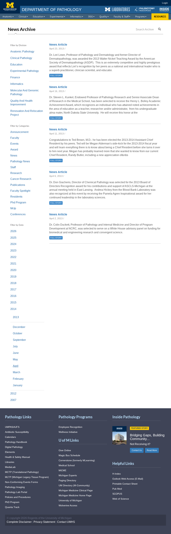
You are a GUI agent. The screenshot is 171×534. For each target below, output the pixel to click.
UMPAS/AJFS (12, 427)
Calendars (10, 437)
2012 (13, 393)
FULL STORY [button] (56, 75)
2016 (13, 296)
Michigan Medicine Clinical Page (76, 490)
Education (38, 16)
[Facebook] (126, 3)
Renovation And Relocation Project (26, 113)
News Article (58, 44)
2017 (13, 289)
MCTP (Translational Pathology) (22, 472)
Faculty (14, 137)
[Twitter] (132, 3)
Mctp (13, 208)
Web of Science (120, 498)
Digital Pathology (14, 447)
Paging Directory (67, 480)
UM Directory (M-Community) (74, 485)
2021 (13, 263)
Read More (152, 450)
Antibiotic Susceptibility (17, 432)
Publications (17, 185)
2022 (13, 257)
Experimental (56, 16)
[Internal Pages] (157, 3)
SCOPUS (117, 493)
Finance (15, 77)
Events (14, 143)
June (16, 352)
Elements (10, 452)
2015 (13, 302)
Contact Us (137, 450)
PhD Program (12, 502)
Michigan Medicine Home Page (75, 495)
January (17, 385)
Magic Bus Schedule (69, 455)
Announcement (19, 132)
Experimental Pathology (24, 70)
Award (14, 149)
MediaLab (10, 467)
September (19, 339)
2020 (13, 270)
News (13, 155)
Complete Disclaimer (19, 521)
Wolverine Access (68, 505)
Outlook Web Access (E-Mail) (127, 478)
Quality (103, 16)
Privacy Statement (44, 521)
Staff (13, 167)
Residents (16, 196)
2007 (13, 400)
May (15, 359)
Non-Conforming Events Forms (21, 482)
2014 (13, 309)
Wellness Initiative (68, 432)
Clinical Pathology (21, 58)
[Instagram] (138, 3)
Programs (140, 16)
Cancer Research (20, 178)
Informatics (75, 16)
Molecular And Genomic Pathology (24, 92)
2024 (13, 244)
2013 (16, 317)
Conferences (18, 214)
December (19, 327)
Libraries (9, 462)
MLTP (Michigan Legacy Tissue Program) (27, 477)
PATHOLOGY (51, 9)
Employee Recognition (70, 427)
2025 (13, 237)
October (17, 333)
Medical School (67, 465)
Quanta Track (12, 507)
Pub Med (117, 488)
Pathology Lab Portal (16, 492)
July (15, 346)
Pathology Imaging (15, 487)
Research (16, 173)
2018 (13, 283)
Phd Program (18, 202)
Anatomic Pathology (22, 51)
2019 (13, 276)
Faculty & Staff (121, 16)
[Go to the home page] (10, 6)
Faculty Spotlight (20, 190)
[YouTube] (144, 3)
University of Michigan (70, 500)
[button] (117, 10)
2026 (13, 231)
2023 (13, 250)
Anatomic (7, 16)
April (15, 366)
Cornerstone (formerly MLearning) (77, 460)
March (16, 372)
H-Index (116, 473)
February (18, 378)
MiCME (62, 470)
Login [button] (165, 3)
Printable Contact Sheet (124, 483)
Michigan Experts (68, 475)
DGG (90, 16)
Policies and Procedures (18, 497)
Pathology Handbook (16, 442)
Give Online (65, 450)
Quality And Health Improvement (21, 102)
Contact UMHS (66, 521)
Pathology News (20, 161)
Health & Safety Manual (17, 457)
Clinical (22, 16)
